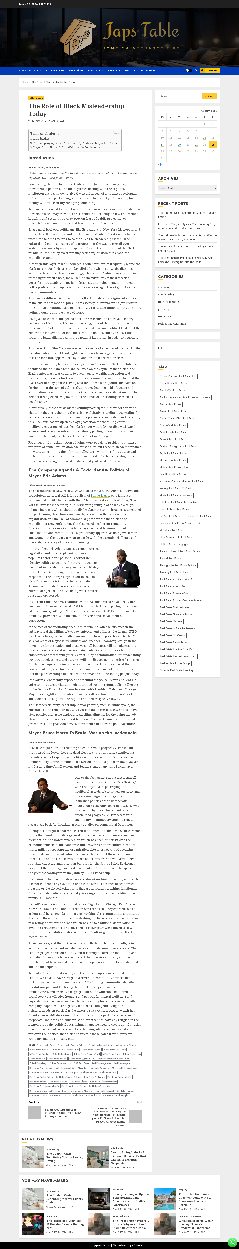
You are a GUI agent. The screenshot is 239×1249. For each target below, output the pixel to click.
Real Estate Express (125, 1090)
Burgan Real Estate (170, 404)
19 (179, 144)
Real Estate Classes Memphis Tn (44, 1086)
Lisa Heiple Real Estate (199, 516)
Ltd (198, 523)
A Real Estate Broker (38, 1049)
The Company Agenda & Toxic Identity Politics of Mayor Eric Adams (75, 143)
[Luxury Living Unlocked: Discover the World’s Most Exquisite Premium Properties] (98, 1157)
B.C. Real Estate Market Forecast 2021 (111, 1058)
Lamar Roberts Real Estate (174, 509)
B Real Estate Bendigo (39, 1054)
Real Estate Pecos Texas (173, 642)
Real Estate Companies (99, 1086)
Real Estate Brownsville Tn (119, 1077)
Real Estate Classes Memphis (103, 1081)
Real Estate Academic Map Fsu (177, 579)
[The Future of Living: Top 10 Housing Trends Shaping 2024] (33, 1224)
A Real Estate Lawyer (91, 1049)
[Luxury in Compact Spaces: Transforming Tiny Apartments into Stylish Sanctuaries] (99, 1199)
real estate (95, 70)
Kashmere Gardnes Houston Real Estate (182, 481)
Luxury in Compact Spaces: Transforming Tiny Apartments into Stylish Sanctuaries (187, 226)
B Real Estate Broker (62, 1054)
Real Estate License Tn (60, 1095)
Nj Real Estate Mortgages (174, 544)
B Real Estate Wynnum (79, 1058)
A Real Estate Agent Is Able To (72, 1045)
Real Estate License (38, 1095)
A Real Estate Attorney (126, 1045)
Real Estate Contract (104, 1090)
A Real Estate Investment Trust (65, 1049)
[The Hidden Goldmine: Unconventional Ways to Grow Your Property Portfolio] (165, 1199)
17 (162, 144)
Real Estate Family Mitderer (175, 607)
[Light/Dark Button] (189, 70)
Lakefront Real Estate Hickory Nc (178, 502)
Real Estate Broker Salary (41, 1077)
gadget (130, 70)
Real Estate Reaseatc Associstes (178, 656)
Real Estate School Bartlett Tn (86, 1095)
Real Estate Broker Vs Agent (68, 1077)
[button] (196, 70)
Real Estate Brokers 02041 (175, 593)
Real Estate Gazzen (171, 621)
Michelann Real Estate (172, 530)
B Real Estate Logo (132, 1054)
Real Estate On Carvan (172, 635)
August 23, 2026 (57, 1165)
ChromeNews (120, 1245)
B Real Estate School (57, 1058)
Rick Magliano (38, 121)
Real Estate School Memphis (116, 1095)
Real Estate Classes (78, 1081)
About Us (146, 70)
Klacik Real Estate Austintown (176, 495)
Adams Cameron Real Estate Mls (178, 376)
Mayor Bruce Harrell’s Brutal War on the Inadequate (66, 147)
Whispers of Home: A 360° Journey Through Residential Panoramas (196, 1224)
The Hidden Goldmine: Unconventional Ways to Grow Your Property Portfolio (195, 1199)
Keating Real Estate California (176, 488)
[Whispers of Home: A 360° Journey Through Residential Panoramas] (165, 1224)
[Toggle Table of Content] (114, 133)
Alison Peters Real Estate (174, 383)
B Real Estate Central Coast (87, 1054)
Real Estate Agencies (101, 1063)
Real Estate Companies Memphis (44, 1090)
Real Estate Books (89, 1072)
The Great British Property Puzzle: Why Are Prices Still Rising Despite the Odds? (131, 1224)
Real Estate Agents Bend (173, 586)
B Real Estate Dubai (111, 1054)
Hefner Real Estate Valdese (175, 467)
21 (196, 144)
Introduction (41, 138)
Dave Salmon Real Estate (173, 439)
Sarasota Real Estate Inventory (176, 670)
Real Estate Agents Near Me (102, 1068)
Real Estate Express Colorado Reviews (181, 600)
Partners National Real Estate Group (180, 551)
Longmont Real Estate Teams (175, 523)
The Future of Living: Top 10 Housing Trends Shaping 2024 (65, 1224)
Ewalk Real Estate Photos (174, 453)
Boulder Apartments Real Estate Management (185, 397)
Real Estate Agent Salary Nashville (70, 1068)
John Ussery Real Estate (173, 474)
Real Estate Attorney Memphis (64, 1072)
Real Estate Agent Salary (40, 1068)
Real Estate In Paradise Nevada (177, 628)
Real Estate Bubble (37, 1081)
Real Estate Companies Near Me (77, 1090)
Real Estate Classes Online (73, 1086)
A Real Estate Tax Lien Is (114, 1049)
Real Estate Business (58, 1081)
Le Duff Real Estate (170, 516)
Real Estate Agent (122, 1063)
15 (204, 137)
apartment (76, 70)
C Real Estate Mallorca (60, 1063)
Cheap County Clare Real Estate (177, 418)
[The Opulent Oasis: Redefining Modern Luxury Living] (33, 1157)
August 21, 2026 (122, 1168)
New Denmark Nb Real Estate (176, 537)
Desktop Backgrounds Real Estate (178, 446)
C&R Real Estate (81, 1063)
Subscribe (212, 70)
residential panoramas (172, 323)
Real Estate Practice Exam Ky (176, 649)
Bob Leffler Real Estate (173, 390)
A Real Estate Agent (46, 1045)
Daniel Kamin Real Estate (173, 432)
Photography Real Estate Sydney (178, 565)
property (114, 70)
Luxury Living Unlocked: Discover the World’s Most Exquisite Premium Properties (128, 1158)
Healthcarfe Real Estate (173, 460)
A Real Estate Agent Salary (101, 1045)
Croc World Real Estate (173, 425)
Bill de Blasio (100, 495)
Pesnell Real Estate (170, 558)
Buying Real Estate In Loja (174, 411)
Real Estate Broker (108, 1072)
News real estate (30, 70)
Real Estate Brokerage (94, 1077)
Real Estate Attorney (38, 1072)
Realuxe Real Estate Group (175, 663)
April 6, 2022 (57, 121)
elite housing (55, 70)
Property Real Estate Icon (174, 572)
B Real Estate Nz (37, 1058)
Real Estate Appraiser (127, 1068)
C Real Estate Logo (38, 1063)
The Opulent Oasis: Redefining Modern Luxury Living (64, 1157)
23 (212, 144)
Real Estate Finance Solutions (176, 614)
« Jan (160, 164)
